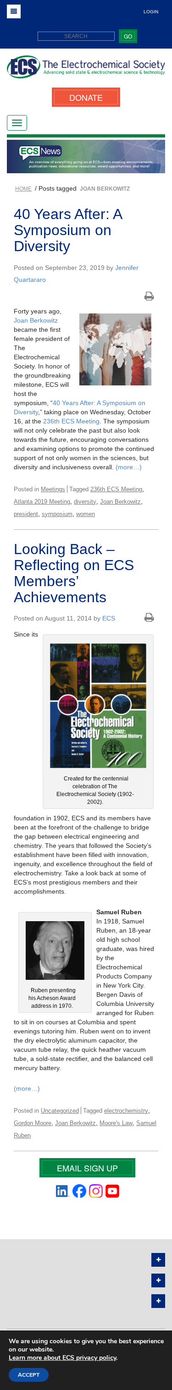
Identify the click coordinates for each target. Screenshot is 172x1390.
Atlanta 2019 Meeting (42, 501)
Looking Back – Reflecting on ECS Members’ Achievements (74, 573)
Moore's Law (116, 1123)
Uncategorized (60, 1110)
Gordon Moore (32, 1123)
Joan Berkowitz (36, 320)
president (26, 514)
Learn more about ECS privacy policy (62, 1357)
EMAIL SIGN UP (87, 1168)
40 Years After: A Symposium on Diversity (68, 230)
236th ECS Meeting (71, 421)
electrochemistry (126, 1110)
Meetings (53, 489)
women (85, 514)
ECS (108, 618)
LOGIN (151, 11)
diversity (85, 501)
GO (128, 36)
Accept (28, 1375)
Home (23, 189)
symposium (57, 514)
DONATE (86, 97)
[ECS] (86, 70)
